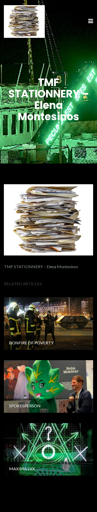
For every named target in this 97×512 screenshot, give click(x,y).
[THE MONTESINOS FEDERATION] (24, 20)
